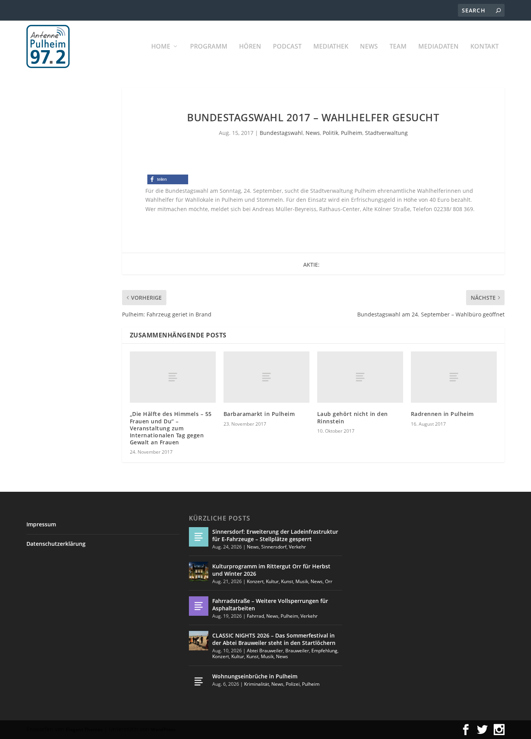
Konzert (255, 581)
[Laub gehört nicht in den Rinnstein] (360, 377)
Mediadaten (438, 47)
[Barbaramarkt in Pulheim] (266, 377)
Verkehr (297, 546)
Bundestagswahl (281, 132)
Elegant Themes (84, 729)
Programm (208, 47)
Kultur (272, 581)
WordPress (163, 729)
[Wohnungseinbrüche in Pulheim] (198, 681)
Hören (250, 47)
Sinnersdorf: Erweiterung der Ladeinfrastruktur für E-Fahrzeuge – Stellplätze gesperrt (275, 535)
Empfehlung (324, 650)
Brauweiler (297, 650)
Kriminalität (256, 684)
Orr (328, 581)
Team (398, 47)
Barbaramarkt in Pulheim (259, 414)
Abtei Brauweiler (265, 650)
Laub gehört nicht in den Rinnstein (352, 417)
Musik (301, 581)
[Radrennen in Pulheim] (454, 377)
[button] (167, 179)
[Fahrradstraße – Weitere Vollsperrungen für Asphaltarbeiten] (198, 606)
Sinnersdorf (273, 546)
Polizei (293, 684)
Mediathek (330, 47)
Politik (330, 132)
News (369, 47)
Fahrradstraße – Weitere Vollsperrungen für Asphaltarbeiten (270, 604)
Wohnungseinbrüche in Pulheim (254, 676)
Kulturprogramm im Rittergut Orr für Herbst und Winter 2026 (271, 570)
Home (160, 47)
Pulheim (351, 132)
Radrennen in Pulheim (442, 414)
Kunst (287, 581)
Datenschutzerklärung (56, 543)
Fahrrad (255, 616)
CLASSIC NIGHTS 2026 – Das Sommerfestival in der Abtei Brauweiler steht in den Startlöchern (273, 639)
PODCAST (287, 47)
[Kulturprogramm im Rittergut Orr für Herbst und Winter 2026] (198, 571)
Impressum (41, 524)
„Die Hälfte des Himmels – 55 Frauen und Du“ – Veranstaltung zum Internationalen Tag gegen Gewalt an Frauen (171, 428)
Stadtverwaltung (386, 132)
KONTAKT (484, 47)
